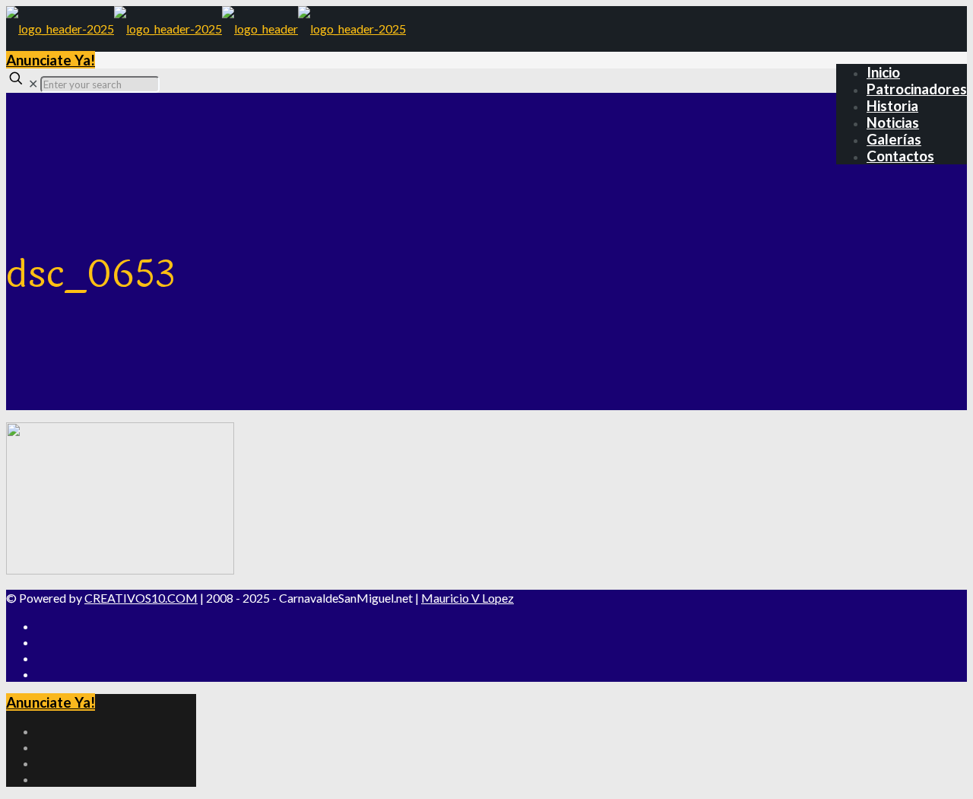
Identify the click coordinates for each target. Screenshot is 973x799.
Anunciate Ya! (50, 59)
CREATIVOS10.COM (141, 597)
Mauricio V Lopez (467, 597)
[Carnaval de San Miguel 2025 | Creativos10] (206, 28)
